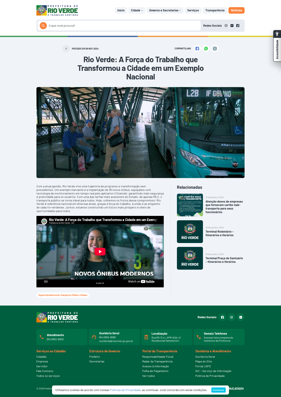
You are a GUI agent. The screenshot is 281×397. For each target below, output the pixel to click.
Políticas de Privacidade (125, 390)
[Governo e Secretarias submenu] (180, 10)
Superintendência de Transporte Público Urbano (62, 295)
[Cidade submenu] (142, 10)
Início (121, 10)
